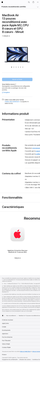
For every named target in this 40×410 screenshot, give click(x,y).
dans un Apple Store (25, 351)
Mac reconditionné (11, 315)
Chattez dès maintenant (12, 101)
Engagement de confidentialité (10, 359)
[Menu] (38, 2)
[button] (29, 2)
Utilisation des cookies (25, 359)
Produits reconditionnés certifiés (13, 7)
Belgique (4, 354)
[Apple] (2, 315)
